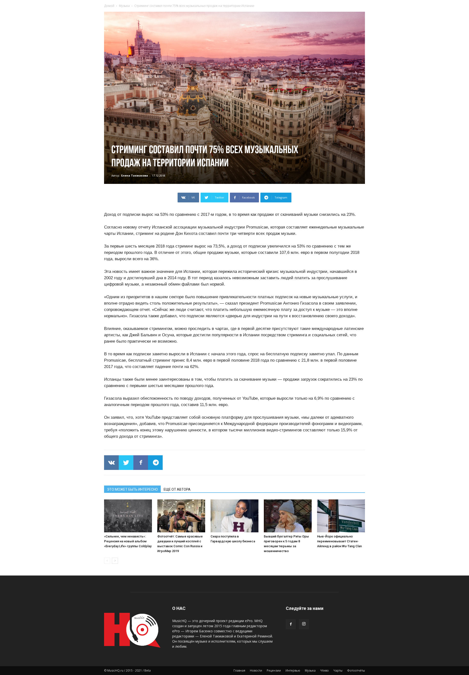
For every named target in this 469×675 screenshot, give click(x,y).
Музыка (124, 6)
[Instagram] (304, 624)
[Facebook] (291, 624)
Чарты (337, 670)
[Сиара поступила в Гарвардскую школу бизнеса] (234, 515)
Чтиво (324, 670)
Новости (256, 670)
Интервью (293, 670)
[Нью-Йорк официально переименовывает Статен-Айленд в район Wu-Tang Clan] (341, 515)
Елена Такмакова (134, 175)
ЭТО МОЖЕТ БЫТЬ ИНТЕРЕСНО (132, 489)
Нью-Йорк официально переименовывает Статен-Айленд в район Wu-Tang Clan (339, 541)
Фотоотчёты (356, 670)
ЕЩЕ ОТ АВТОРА (177, 489)
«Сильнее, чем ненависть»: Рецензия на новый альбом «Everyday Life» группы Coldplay (127, 541)
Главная (239, 670)
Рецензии (274, 670)
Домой (109, 6)
